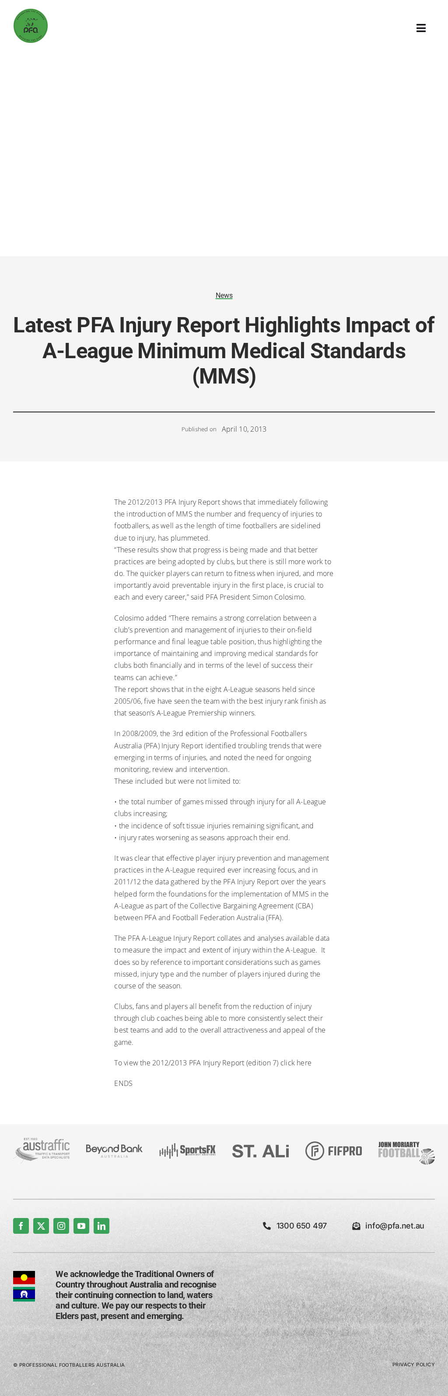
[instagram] (61, 1226)
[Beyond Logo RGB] (114, 1148)
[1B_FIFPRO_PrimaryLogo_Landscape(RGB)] (333, 1145)
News (224, 295)
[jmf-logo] (406, 1141)
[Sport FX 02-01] (187, 1147)
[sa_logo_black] (260, 1148)
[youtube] (81, 1226)
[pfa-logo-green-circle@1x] (30, 12)
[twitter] (41, 1226)
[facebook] (21, 1226)
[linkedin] (101, 1226)
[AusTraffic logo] (41, 1141)
